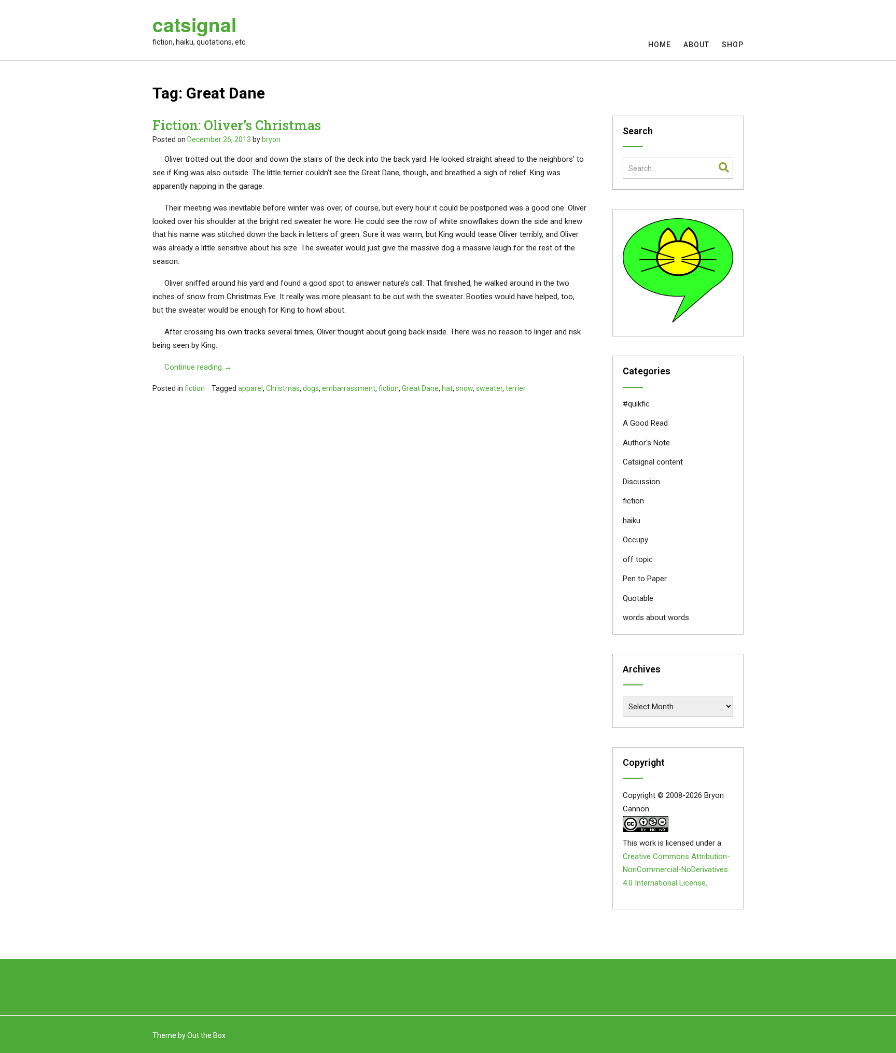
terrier (516, 388)
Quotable (638, 598)
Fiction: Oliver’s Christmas (236, 125)
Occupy (635, 539)
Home (659, 44)
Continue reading (198, 367)
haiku (631, 520)
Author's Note (646, 442)
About (696, 44)
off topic (638, 559)
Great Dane (420, 388)
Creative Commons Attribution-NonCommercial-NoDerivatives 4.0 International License (676, 870)
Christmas (283, 388)
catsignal (194, 24)
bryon (271, 139)
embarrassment (348, 388)
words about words (656, 617)
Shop (733, 44)
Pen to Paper (645, 578)
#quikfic (636, 404)
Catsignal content (653, 462)
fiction (195, 388)
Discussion (641, 481)
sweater (489, 388)
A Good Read (645, 423)
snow (464, 388)
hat (447, 388)
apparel (250, 388)
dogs (311, 388)
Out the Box (206, 1035)
